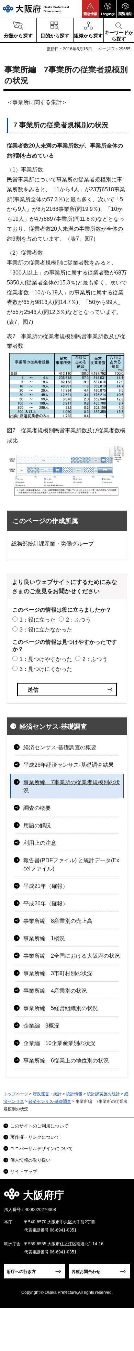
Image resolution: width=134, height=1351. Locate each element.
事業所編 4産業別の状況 (55, 991)
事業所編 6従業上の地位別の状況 (66, 1060)
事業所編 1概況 (44, 938)
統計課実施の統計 (103, 1094)
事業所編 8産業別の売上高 (57, 921)
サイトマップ (23, 1171)
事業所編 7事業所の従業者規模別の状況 (71, 786)
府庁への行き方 (21, 1271)
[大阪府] (36, 9)
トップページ (15, 1094)
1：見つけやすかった (46, 659)
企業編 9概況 (41, 1026)
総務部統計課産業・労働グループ (52, 544)
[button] (90, 9)
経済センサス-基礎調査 (53, 726)
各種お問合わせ (85, 1271)
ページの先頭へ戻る (121, 1197)
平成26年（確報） (45, 903)
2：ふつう (78, 620)
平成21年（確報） (45, 886)
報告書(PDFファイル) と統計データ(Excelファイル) (71, 864)
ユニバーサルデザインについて (41, 1148)
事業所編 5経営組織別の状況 (60, 1008)
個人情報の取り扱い (30, 1160)
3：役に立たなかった (46, 630)
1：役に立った (38, 620)
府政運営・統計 (47, 1094)
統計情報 (74, 1094)
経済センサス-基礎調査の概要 (60, 747)
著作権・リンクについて (34, 1137)
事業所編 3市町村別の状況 (57, 973)
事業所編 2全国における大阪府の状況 (71, 956)
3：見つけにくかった (46, 669)
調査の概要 (37, 808)
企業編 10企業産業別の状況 (59, 1043)
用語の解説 (37, 825)
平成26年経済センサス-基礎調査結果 (68, 765)
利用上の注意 (39, 843)
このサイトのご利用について (39, 1126)
